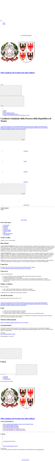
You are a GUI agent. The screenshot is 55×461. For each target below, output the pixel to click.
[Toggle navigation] (11, 90)
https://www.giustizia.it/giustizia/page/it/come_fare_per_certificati (14, 322)
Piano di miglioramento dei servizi (10, 446)
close (2, 209)
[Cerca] (13, 84)
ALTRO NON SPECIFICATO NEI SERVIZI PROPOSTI (13, 126)
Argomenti (5, 376)
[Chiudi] (11, 353)
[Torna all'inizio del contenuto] (11, 347)
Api (5, 448)
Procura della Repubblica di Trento (10, 425)
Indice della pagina (4, 208)
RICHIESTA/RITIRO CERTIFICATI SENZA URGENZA (13, 129)
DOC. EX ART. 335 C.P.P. (17, 127)
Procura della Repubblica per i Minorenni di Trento (14, 429)
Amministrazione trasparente (9, 441)
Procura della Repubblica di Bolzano (11, 426)
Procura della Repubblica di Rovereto (11, 427)
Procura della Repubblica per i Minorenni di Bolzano (14, 430)
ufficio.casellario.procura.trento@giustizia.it (28, 329)
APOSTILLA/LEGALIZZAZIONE (34, 126)
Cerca (2, 374)
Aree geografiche (7, 379)
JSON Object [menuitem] (26, 205)
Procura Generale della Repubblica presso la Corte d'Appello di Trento (18, 424)
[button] (11, 10)
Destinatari (5, 377)
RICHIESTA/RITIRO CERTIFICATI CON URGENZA (36, 127)
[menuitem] (15, 151)
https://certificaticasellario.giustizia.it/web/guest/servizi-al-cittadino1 (17, 268)
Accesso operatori (25, 459)
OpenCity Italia (40, 449)
